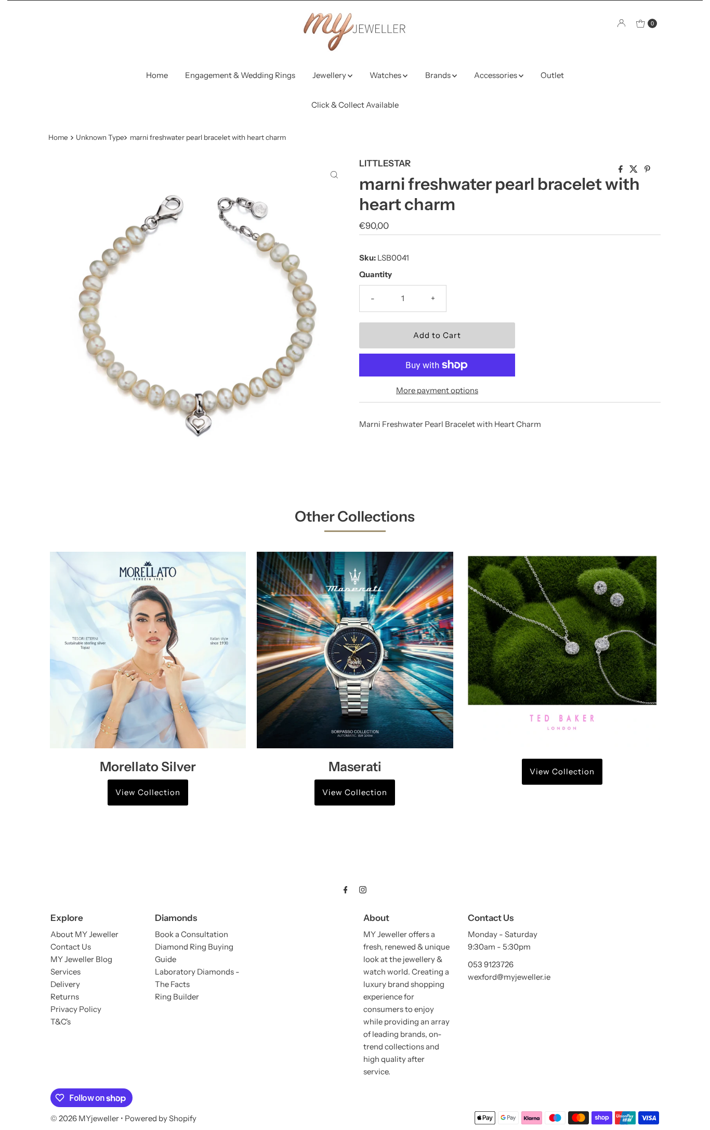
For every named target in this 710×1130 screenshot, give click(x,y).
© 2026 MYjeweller (84, 1118)
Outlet (552, 75)
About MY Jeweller (84, 934)
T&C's (60, 1022)
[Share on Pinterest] (647, 169)
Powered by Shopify (160, 1118)
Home (157, 75)
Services (65, 972)
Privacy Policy (75, 1009)
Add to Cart (437, 335)
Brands (438, 75)
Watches (386, 75)
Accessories (496, 75)
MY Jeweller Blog (81, 959)
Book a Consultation (191, 934)
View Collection (147, 792)
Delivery (65, 984)
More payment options (437, 390)
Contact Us (70, 947)
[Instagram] (362, 890)
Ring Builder (177, 997)
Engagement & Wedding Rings (240, 75)
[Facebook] (346, 890)
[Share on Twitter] (634, 169)
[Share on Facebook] (621, 169)
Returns (64, 997)
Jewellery (330, 75)
